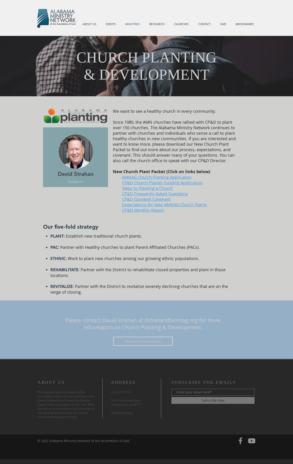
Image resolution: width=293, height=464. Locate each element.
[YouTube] (251, 440)
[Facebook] (240, 440)
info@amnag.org (122, 413)
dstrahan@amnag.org (171, 320)
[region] (75, 157)
